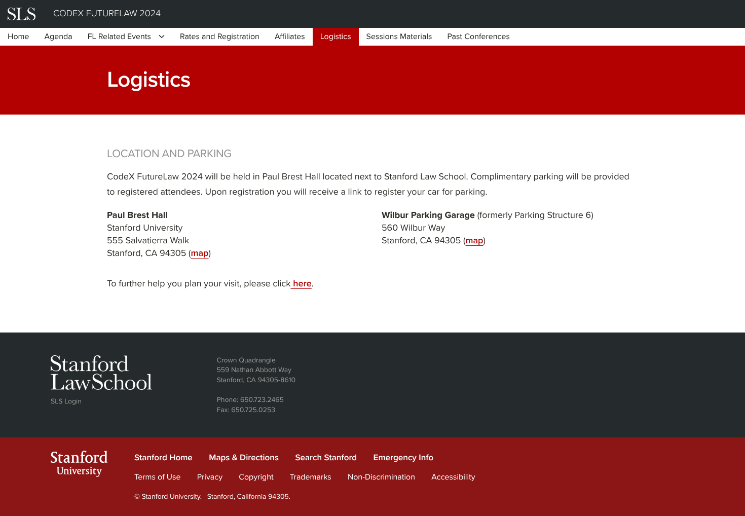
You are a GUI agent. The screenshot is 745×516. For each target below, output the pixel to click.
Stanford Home (163, 457)
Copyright (256, 477)
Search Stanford (326, 457)
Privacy (209, 477)
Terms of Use (157, 477)
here (301, 283)
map (199, 253)
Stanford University (79, 466)
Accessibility (453, 477)
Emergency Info (404, 457)
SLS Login (66, 401)
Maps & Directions (244, 457)
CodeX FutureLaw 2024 (107, 13)
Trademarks (310, 477)
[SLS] (21, 14)
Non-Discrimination (381, 477)
